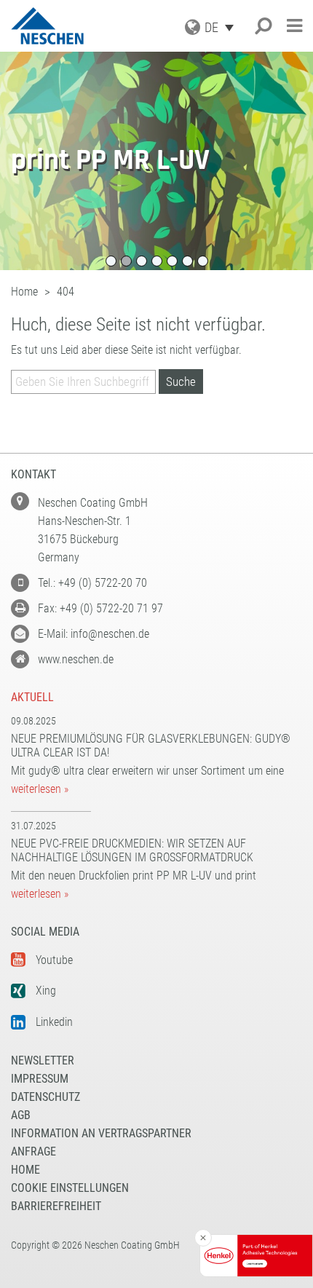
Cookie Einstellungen (70, 1188)
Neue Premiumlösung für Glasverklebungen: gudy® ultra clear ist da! (150, 745)
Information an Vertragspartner (101, 1133)
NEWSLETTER (42, 1060)
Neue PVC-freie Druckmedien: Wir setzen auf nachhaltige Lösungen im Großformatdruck (132, 850)
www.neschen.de (76, 659)
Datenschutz (45, 1097)
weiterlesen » (39, 789)
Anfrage (33, 1151)
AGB (21, 1115)
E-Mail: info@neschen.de (93, 634)
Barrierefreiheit (56, 1206)
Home (25, 1170)
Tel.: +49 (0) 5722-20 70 (92, 583)
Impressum (39, 1079)
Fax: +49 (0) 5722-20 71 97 (100, 608)
